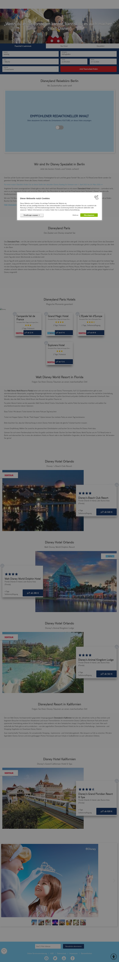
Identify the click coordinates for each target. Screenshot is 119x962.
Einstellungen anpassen (31, 215)
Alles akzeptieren (89, 215)
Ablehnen (75, 215)
